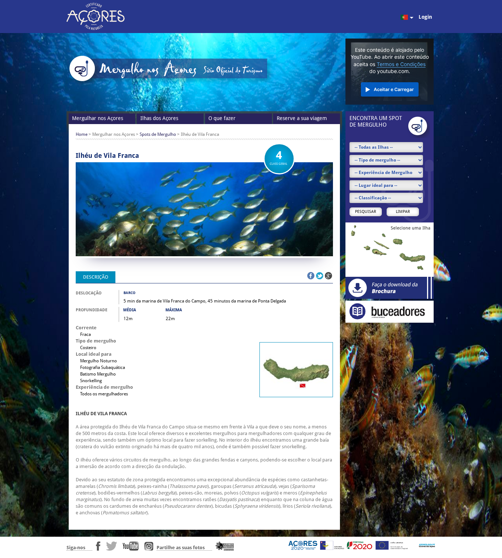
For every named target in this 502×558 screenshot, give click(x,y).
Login (425, 17)
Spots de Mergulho (158, 134)
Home (81, 134)
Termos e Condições (401, 64)
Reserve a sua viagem (302, 118)
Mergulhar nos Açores (97, 118)
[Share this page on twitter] (319, 275)
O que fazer (222, 118)
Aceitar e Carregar (394, 89)
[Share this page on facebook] (311, 275)
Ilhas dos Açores (159, 118)
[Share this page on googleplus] (328, 275)
